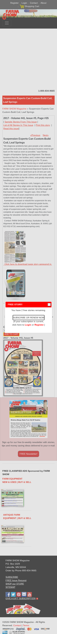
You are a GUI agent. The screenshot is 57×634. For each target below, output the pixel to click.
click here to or (28, 324)
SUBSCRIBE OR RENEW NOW (28, 317)
